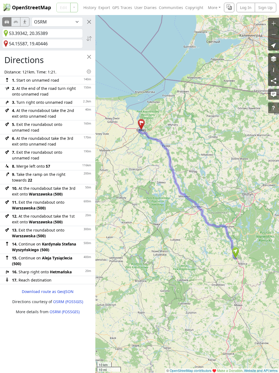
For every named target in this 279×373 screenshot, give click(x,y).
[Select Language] (229, 7)
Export (104, 7)
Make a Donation (229, 370)
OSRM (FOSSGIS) (68, 301)
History (89, 7)
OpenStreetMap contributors (190, 370)
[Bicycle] (15, 21)
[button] (235, 252)
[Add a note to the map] (273, 94)
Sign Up (265, 7)
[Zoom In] (273, 23)
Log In (245, 7)
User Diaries (145, 7)
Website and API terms (261, 370)
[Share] (273, 80)
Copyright (194, 7)
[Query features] (273, 107)
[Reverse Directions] (89, 38)
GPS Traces (122, 7)
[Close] (89, 22)
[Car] (6, 21)
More (212, 7)
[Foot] (24, 21)
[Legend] (273, 69)
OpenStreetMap (31, 7)
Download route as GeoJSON (48, 291)
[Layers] (273, 58)
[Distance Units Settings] (89, 71)
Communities (171, 7)
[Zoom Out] (273, 34)
